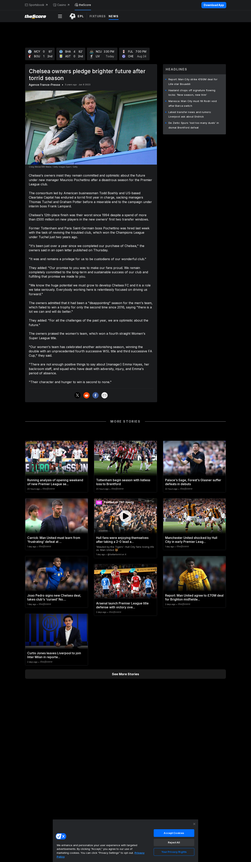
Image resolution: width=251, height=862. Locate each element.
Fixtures (98, 16)
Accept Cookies (174, 833)
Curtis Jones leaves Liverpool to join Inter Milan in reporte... (54, 655)
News (114, 16)
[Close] (194, 824)
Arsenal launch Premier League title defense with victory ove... (122, 605)
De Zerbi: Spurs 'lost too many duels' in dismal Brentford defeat (193, 125)
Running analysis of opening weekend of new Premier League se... (55, 482)
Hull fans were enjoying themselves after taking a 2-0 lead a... (122, 540)
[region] (125, 840)
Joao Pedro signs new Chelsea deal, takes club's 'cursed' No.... (54, 597)
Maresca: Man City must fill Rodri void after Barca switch (192, 103)
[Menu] (60, 16)
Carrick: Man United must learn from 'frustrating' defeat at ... (53, 540)
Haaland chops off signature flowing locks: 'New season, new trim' (192, 93)
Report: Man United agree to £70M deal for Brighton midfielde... (194, 597)
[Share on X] (77, 395)
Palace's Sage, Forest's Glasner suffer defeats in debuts (193, 482)
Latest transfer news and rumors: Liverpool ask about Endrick (189, 114)
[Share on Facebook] (95, 395)
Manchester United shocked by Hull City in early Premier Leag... (191, 540)
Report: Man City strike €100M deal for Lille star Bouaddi (192, 82)
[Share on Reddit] (86, 395)
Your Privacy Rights (174, 851)
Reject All (174, 842)
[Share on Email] (104, 395)
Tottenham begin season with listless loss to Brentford (123, 482)
